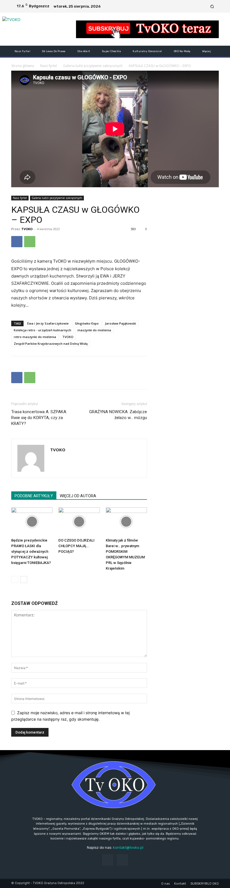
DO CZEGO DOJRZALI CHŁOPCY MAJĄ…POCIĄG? (76, 546)
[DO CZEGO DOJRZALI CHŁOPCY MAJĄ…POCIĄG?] (79, 521)
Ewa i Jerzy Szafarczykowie (48, 323)
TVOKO (27, 229)
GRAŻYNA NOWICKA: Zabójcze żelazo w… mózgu (118, 414)
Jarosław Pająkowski (120, 323)
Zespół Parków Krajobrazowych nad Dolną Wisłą (51, 343)
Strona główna (22, 65)
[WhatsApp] (29, 241)
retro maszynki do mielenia (35, 337)
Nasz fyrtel (48, 65)
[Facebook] (196, 6)
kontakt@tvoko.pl (128, 847)
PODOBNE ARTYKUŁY (34, 496)
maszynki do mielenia (94, 330)
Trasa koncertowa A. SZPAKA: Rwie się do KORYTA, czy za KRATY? (39, 417)
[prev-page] (14, 579)
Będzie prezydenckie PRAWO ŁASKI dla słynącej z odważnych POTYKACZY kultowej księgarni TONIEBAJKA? (31, 551)
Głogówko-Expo (87, 323)
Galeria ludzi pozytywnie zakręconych (93, 65)
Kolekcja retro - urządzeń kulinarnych (42, 330)
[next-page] (23, 579)
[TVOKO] (40, 29)
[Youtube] (203, 6)
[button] (212, 6)
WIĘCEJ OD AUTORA (78, 496)
